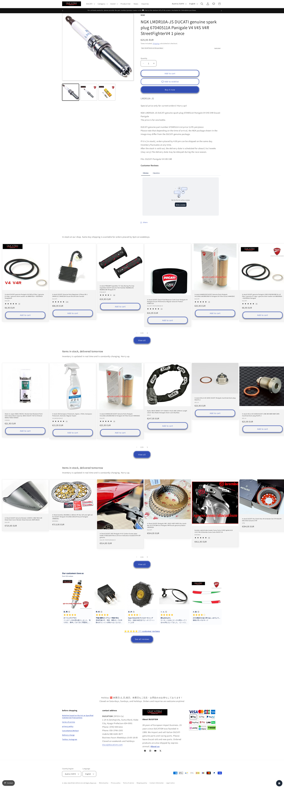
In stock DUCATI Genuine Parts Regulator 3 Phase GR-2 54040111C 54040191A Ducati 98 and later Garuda (69, 295)
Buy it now (170, 89)
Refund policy (103, 783)
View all (142, 340)
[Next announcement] (221, 10)
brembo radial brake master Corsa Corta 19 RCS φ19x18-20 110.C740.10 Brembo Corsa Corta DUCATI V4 (214, 531)
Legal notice (170, 783)
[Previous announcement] (62, 10)
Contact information (157, 783)
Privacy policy (115, 783)
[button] (90, 4)
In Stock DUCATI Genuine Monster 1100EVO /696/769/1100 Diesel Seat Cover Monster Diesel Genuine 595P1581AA (23, 519)
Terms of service (128, 783)
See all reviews (142, 639)
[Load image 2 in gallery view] (88, 92)
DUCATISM (71, 783)
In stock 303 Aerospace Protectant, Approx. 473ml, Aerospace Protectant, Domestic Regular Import (72, 415)
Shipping (156, 43)
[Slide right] (147, 333)
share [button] (145, 222)
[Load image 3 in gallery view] (107, 92)
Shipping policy (142, 783)
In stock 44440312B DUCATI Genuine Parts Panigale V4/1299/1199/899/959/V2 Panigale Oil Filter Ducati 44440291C (215, 295)
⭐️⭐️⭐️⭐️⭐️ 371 (142, 631)
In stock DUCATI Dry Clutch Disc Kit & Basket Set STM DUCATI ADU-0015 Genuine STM (262, 519)
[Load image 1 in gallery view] (70, 92)
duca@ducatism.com (112, 744)
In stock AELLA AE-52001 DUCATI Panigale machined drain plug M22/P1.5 (215, 399)
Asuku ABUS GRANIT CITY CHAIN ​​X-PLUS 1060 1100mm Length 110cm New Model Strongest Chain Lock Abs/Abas (167, 411)
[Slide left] (136, 333)
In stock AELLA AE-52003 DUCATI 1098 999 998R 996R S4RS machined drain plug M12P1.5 (260, 415)
